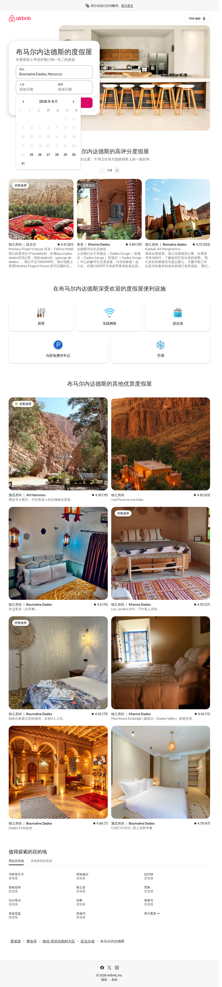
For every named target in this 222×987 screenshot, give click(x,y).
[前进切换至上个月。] (23, 101)
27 (48, 155)
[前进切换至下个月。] (73, 101)
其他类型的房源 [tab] (41, 861)
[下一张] (117, 170)
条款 (114, 980)
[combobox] (54, 74)
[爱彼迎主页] (20, 18)
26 (40, 155)
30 (74, 155)
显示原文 (127, 6)
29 (65, 155)
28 (57, 155)
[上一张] (101, 170)
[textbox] (35, 89)
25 (31, 155)
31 (22, 163)
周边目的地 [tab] (16, 861)
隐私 (104, 980)
